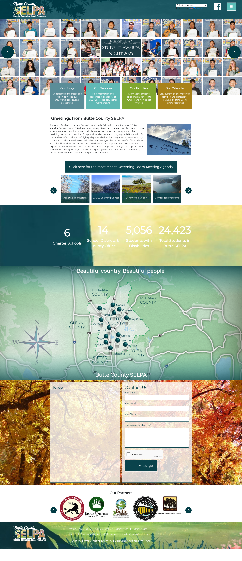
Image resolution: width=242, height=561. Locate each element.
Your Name (130, 392)
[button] (7, 52)
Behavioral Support (136, 197)
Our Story (85, 541)
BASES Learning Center (106, 197)
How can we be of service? (138, 425)
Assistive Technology (75, 197)
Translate (198, 8)
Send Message (141, 466)
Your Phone (131, 414)
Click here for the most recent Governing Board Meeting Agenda (121, 167)
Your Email (130, 403)
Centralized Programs (167, 197)
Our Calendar (118, 541)
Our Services (100, 541)
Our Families (135, 541)
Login (148, 541)
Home (74, 541)
